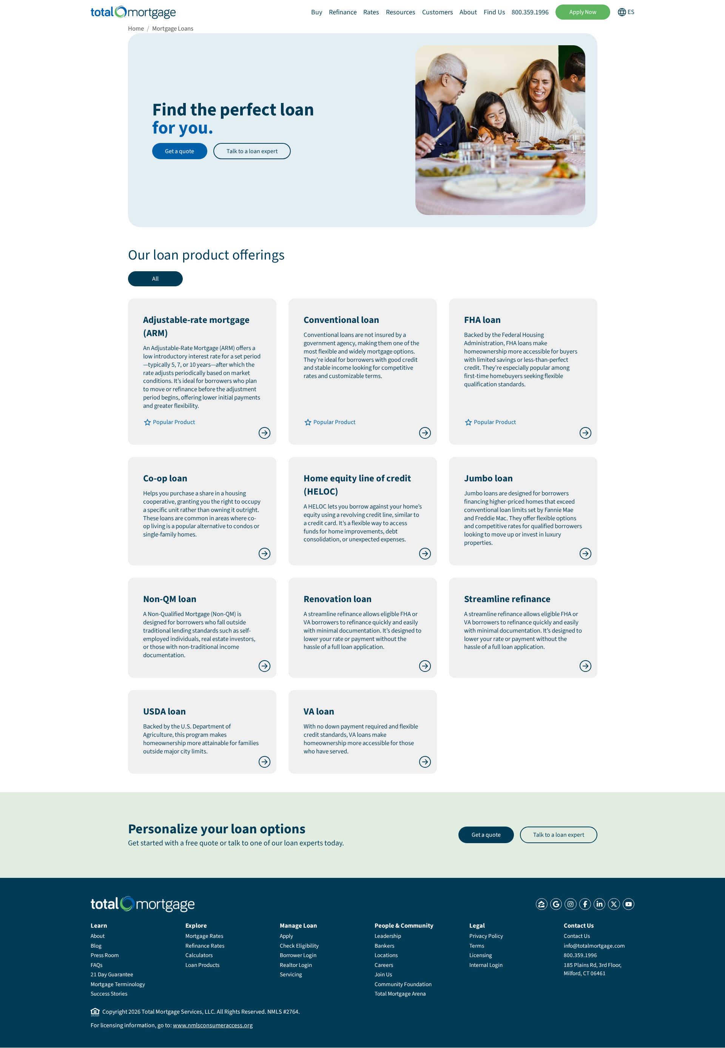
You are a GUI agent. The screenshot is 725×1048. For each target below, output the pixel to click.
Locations (386, 955)
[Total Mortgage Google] (556, 904)
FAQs (96, 965)
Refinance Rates (204, 946)
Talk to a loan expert (252, 151)
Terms (476, 946)
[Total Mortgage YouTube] (628, 904)
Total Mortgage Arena (400, 994)
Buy (316, 12)
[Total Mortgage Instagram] (570, 904)
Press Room (105, 955)
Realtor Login (296, 965)
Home (136, 28)
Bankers (384, 946)
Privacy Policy (486, 936)
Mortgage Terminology (118, 984)
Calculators (199, 955)
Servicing (291, 974)
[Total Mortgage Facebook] (585, 904)
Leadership (388, 936)
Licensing (480, 955)
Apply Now (583, 12)
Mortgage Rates (204, 936)
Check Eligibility (299, 946)
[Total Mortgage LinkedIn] (599, 904)
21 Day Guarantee (112, 974)
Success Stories (109, 994)
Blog (96, 946)
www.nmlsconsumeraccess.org (213, 1025)
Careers (384, 965)
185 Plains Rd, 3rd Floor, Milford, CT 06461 (593, 969)
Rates (371, 12)
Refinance (343, 12)
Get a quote (179, 151)
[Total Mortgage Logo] (142, 904)
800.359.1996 (530, 12)
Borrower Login (298, 955)
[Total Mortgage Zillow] (542, 904)
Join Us (383, 974)
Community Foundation (403, 984)
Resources (400, 12)
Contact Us (577, 936)
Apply (286, 936)
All (155, 279)
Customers (437, 12)
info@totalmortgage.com (594, 946)
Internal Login (486, 965)
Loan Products (202, 965)
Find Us (494, 12)
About (468, 12)
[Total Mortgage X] (614, 904)
